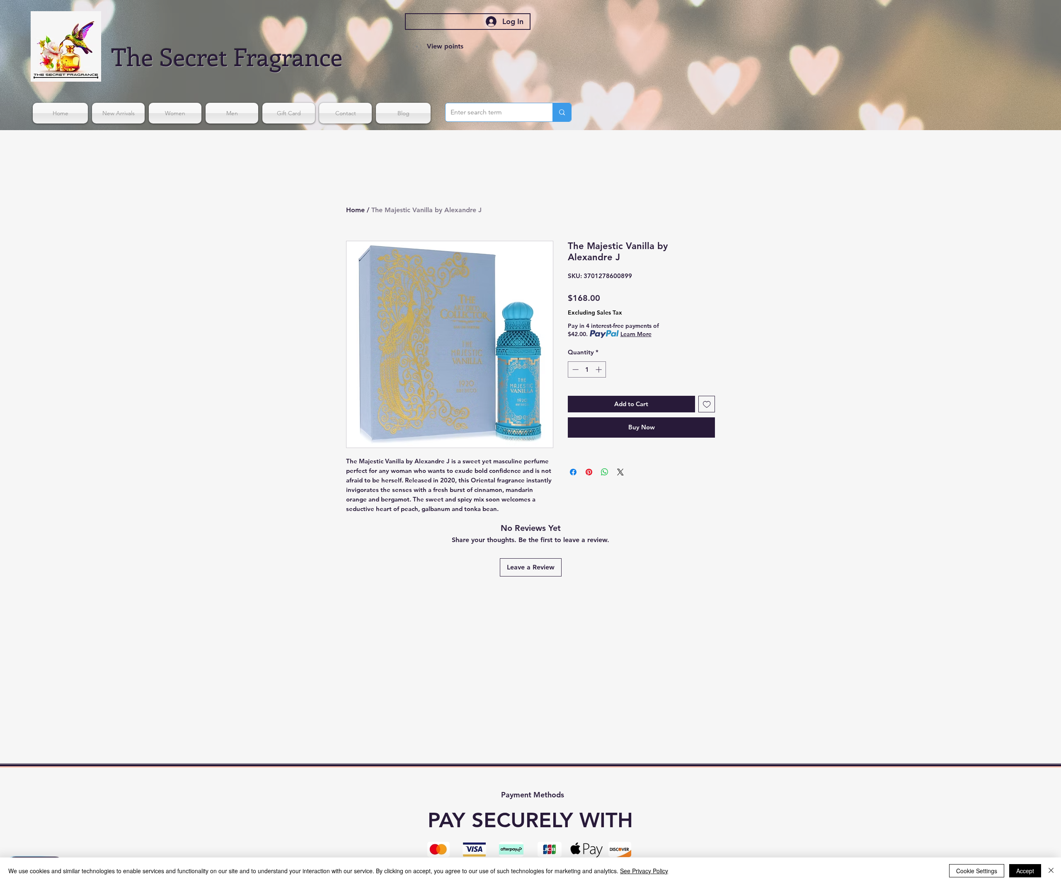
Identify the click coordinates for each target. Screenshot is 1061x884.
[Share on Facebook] (573, 472)
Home (355, 210)
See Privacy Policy (644, 871)
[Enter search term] (561, 112)
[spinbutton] (587, 369)
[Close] (1051, 870)
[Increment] (599, 369)
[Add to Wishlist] (706, 404)
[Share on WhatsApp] (605, 472)
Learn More (636, 334)
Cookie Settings (976, 871)
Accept (1025, 871)
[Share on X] (620, 472)
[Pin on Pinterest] (589, 472)
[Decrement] (574, 369)
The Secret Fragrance (227, 56)
